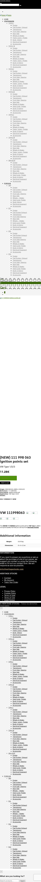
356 (9, 185)
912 (9, 231)
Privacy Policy (9, 591)
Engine (15, 25)
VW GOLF (11, 160)
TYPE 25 (11, 92)
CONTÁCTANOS (5, 1)
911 (9, 208)
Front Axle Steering (19, 217)
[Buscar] (1, 3)
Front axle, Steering (19, 54)
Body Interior (17, 202)
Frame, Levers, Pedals (20, 83)
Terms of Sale (9, 595)
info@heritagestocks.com (11, 569)
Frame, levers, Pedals (20, 61)
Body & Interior (18, 63)
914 (9, 254)
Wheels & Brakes (18, 36)
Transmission (17, 29)
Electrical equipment (19, 204)
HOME (6, 19)
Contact (7, 578)
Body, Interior (17, 40)
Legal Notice (9, 600)
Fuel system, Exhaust (20, 190)
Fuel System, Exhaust (20, 27)
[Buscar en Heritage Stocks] (20, 5)
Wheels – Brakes (18, 198)
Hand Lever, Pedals (19, 106)
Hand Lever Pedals (19, 200)
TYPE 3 (11, 115)
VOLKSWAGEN (9, 21)
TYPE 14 (11, 46)
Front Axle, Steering (19, 31)
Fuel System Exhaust (20, 212)
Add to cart (5, 483)
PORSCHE (7, 183)
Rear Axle (16, 34)
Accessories (17, 44)
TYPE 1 (11, 23)
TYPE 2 (11, 69)
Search (22, 881)
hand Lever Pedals (19, 223)
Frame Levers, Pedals (20, 38)
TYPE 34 (11, 138)
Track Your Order (11, 582)
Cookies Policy (10, 593)
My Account (9, 580)
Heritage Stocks (33, 527)
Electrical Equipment (20, 42)
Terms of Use (9, 598)
